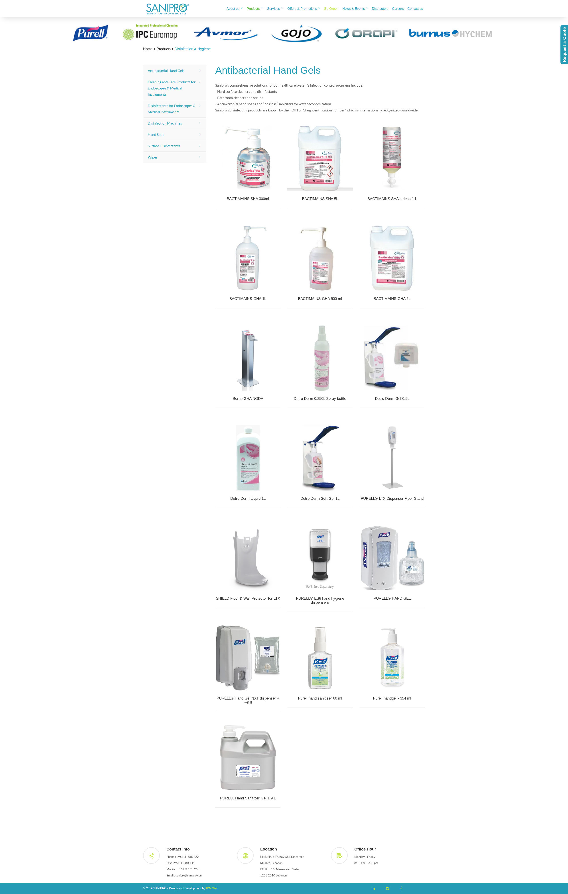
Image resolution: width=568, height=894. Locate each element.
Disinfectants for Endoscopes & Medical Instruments (171, 108)
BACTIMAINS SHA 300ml (248, 199)
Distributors (380, 8)
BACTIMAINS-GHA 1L (247, 299)
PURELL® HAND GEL (392, 599)
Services (273, 8)
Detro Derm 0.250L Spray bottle (320, 399)
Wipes (153, 157)
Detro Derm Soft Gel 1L (319, 499)
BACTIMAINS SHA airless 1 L (392, 199)
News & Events (353, 8)
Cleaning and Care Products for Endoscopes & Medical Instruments (171, 88)
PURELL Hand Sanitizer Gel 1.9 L (248, 798)
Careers (398, 8)
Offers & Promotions (302, 8)
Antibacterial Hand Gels (166, 70)
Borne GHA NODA (248, 399)
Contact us (415, 8)
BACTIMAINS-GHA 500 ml (320, 299)
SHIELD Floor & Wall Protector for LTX (248, 599)
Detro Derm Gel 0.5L (392, 399)
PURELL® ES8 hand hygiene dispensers (320, 601)
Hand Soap (156, 134)
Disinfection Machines (165, 123)
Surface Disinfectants (164, 146)
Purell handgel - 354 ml (392, 698)
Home (148, 49)
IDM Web (212, 888)
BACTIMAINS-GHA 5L (392, 299)
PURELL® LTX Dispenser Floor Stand (392, 499)
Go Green (331, 8)
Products (253, 8)
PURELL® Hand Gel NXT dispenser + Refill (248, 700)
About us (233, 8)
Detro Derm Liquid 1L (248, 499)
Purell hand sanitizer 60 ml (320, 698)
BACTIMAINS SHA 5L (320, 199)
